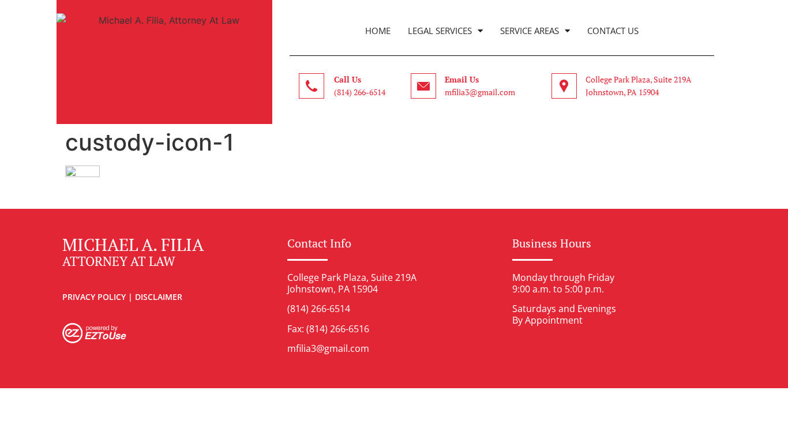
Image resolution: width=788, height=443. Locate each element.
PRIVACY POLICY (94, 296)
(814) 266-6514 (359, 92)
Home (378, 30)
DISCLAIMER (158, 296)
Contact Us (613, 30)
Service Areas (529, 30)
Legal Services (440, 30)
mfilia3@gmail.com (480, 92)
